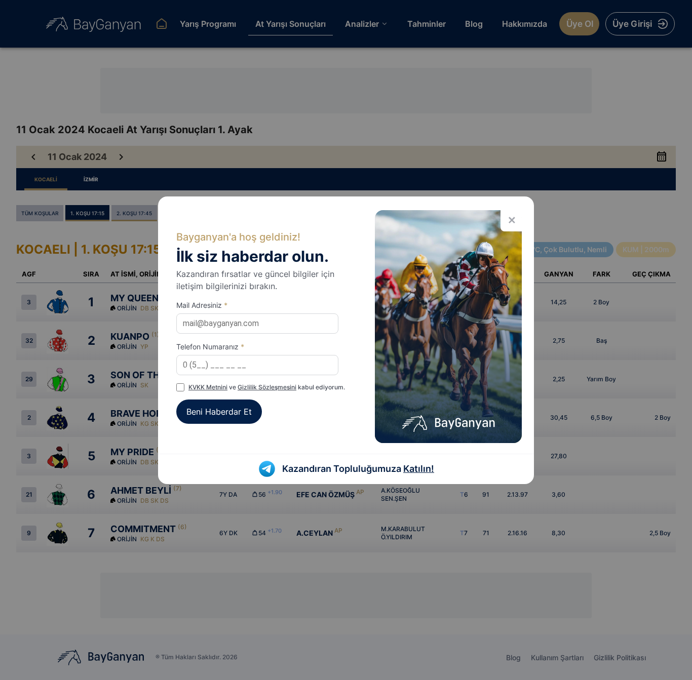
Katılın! (418, 468)
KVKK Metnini (207, 387)
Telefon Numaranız (210, 346)
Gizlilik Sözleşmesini (267, 387)
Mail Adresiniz (201, 305)
